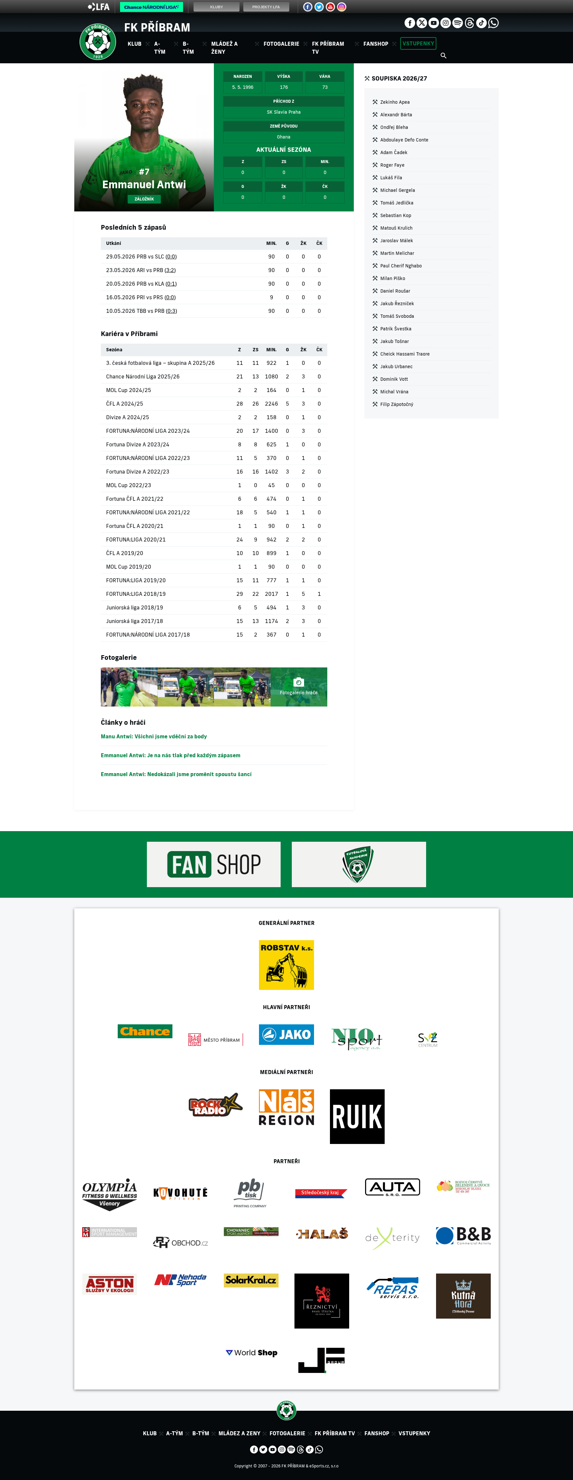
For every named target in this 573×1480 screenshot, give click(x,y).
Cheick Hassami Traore (405, 354)
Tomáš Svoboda (397, 316)
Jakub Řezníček (397, 304)
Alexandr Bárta (396, 115)
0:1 (171, 283)
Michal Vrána (394, 392)
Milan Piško (392, 278)
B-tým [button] (188, 47)
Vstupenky (418, 43)
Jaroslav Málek (396, 241)
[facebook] (410, 22)
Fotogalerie (281, 43)
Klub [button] (135, 43)
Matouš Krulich (396, 228)
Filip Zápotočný (397, 404)
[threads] (469, 22)
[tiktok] (481, 22)
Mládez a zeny (239, 1433)
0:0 (171, 256)
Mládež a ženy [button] (224, 47)
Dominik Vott (394, 379)
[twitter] (421, 22)
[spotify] (457, 22)
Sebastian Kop (395, 215)
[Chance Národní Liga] (151, 8)
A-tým (174, 1433)
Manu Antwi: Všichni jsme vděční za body (154, 736)
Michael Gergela (397, 190)
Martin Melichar (397, 253)
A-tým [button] (159, 47)
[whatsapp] (493, 22)
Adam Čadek (394, 152)
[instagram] (445, 22)
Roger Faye (392, 165)
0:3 (171, 311)
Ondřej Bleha (394, 127)
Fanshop (375, 43)
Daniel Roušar (395, 291)
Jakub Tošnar (394, 341)
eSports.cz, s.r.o (324, 1465)
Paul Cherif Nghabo (401, 266)
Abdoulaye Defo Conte (404, 140)
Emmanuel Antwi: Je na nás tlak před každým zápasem (170, 755)
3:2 (170, 270)
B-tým (200, 1433)
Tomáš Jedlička (397, 203)
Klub (150, 1433)
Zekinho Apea (395, 102)
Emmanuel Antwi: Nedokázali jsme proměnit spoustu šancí (176, 774)
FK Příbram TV (328, 47)
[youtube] (433, 22)
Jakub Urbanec (396, 367)
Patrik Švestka (396, 329)
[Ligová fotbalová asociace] (99, 9)
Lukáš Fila (391, 178)
